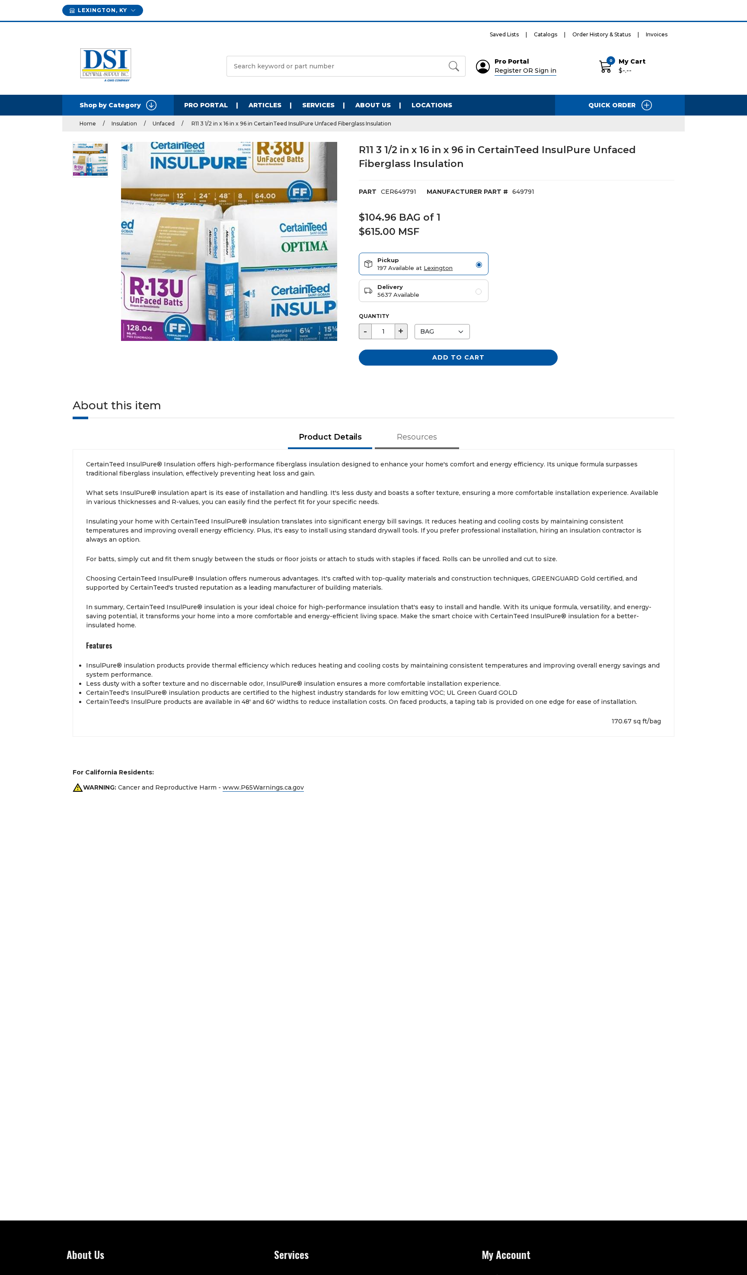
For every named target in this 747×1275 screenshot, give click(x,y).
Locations (432, 105)
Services (318, 105)
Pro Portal (206, 105)
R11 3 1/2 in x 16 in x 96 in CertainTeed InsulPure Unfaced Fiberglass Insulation (290, 123)
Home (88, 123)
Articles (265, 105)
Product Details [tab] (330, 437)
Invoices (656, 34)
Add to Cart (458, 357)
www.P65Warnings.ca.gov (263, 787)
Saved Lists (504, 34)
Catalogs (545, 34)
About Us (373, 105)
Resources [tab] (417, 437)
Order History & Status (601, 34)
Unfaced (164, 123)
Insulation (124, 123)
